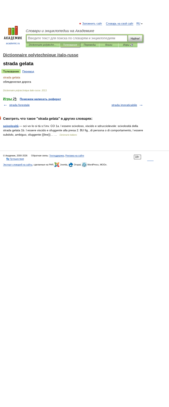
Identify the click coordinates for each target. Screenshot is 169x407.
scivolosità (11, 126)
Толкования (70, 44)
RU (138, 23)
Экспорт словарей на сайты (17, 164)
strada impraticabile (124, 105)
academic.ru (13, 43)
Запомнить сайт (92, 23)
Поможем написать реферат (40, 99)
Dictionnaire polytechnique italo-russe (43, 44)
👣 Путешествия (15, 159)
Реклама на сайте (74, 155)
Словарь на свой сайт (119, 23)
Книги (108, 44)
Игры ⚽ (128, 44)
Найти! (135, 38)
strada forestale (19, 105)
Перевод (28, 71)
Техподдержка (56, 155)
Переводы (90, 44)
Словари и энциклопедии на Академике (60, 31)
